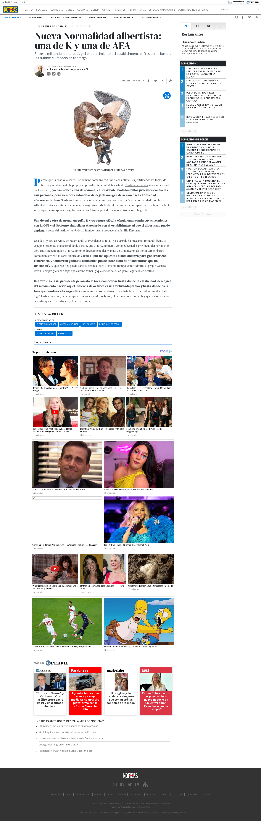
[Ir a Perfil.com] (252, 2)
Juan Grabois (88, 324)
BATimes (206, 794)
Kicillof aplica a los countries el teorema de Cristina (67, 732)
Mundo (70, 9)
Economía (56, 9)
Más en (39, 663)
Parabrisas (136, 794)
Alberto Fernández (46, 324)
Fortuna (97, 794)
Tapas (142, 9)
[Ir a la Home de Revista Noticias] (10, 9)
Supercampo (151, 794)
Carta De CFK (64, 333)
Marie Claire (83, 794)
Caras (69, 794)
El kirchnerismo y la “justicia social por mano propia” (68, 726)
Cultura (82, 9)
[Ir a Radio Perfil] (236, 2)
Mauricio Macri (124, 17)
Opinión (107, 9)
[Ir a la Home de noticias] (130, 775)
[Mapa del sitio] (145, 784)
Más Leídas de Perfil (194, 139)
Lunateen (192, 794)
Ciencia (95, 9)
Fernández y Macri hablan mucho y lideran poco (66, 750)
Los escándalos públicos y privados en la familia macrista (71, 738)
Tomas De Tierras (45, 333)
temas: (39, 329)
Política (28, 9)
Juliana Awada (151, 17)
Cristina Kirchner (69, 324)
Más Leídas (188, 63)
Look (164, 794)
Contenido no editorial (193, 9)
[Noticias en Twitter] (249, 18)
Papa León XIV (98, 17)
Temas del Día (12, 17)
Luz (173, 794)
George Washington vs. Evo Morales (59, 744)
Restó (132, 9)
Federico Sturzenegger (66, 17)
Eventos (120, 9)
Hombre (109, 794)
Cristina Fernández (136, 185)
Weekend (122, 794)
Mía (182, 794)
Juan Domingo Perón (109, 324)
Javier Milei (36, 17)
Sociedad (41, 9)
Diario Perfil (57, 794)
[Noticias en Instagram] (236, 18)
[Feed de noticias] (257, 18)
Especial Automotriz (162, 9)
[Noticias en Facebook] (242, 18)
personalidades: (44, 320)
